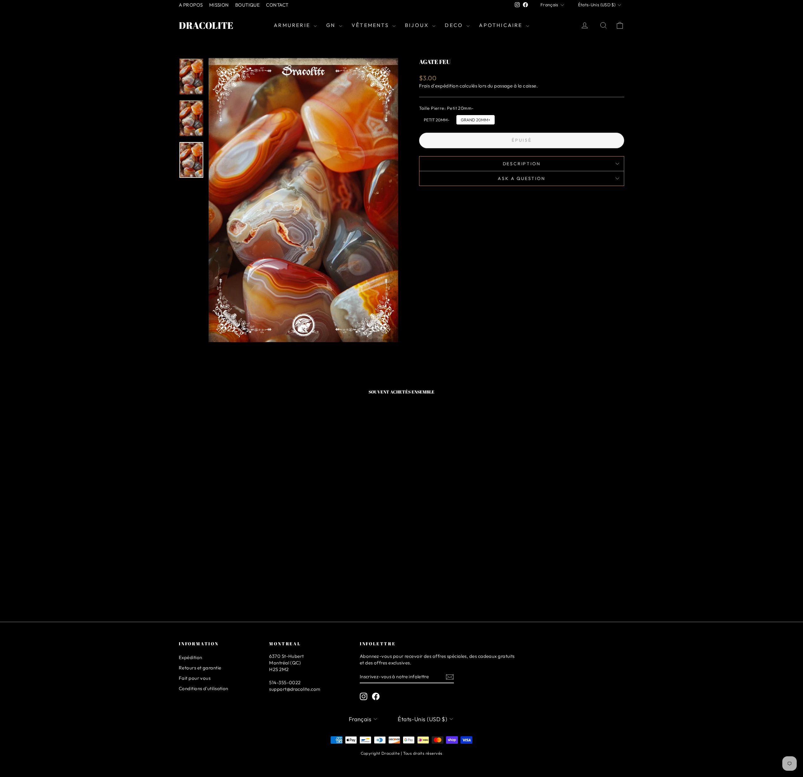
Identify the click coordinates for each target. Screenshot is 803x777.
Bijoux (418, 25)
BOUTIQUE (247, 5)
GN (332, 25)
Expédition (190, 657)
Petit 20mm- (436, 118)
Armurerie (293, 25)
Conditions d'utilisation (203, 688)
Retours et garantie (200, 668)
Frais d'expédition (438, 86)
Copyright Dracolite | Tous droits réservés (402, 753)
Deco (455, 25)
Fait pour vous (194, 678)
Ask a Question (521, 178)
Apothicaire (501, 25)
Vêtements (371, 25)
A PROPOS (191, 5)
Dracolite (206, 25)
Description (522, 163)
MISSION (219, 5)
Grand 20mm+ (475, 118)
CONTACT (277, 5)
